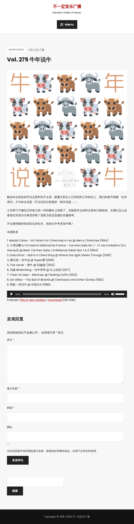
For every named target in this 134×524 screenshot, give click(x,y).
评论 (10, 340)
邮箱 (10, 408)
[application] (67, 294)
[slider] (120, 294)
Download (55, 300)
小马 (36, 49)
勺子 (30, 49)
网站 (9, 427)
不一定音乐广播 (67, 6)
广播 (42, 49)
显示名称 (13, 388)
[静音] (112, 294)
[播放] (11, 294)
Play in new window (33, 300)
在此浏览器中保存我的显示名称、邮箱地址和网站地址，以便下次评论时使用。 (53, 451)
